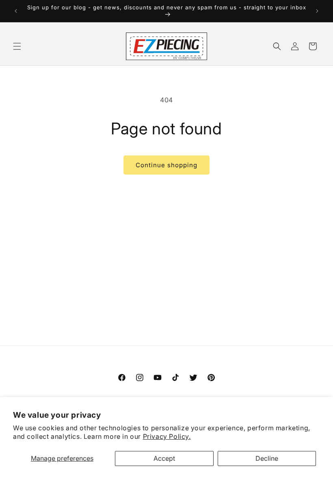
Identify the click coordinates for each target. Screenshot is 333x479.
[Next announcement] (317, 11)
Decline (266, 458)
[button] (17, 46)
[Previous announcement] (16, 11)
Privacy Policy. (167, 436)
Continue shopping (166, 165)
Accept (164, 458)
